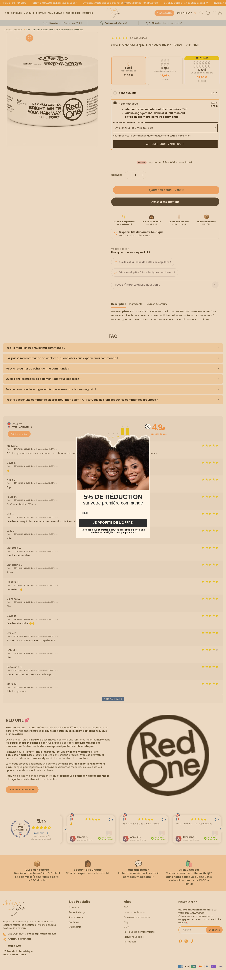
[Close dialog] (147, 426)
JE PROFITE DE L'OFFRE (113, 522)
